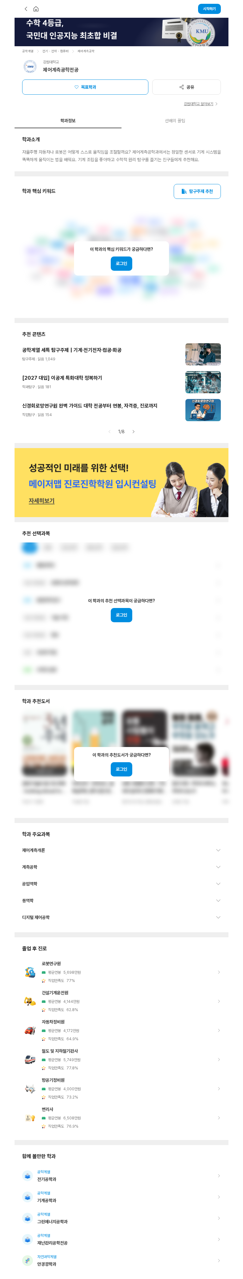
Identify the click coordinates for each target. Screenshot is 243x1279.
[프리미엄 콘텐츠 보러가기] (121, 32)
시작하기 (209, 9)
